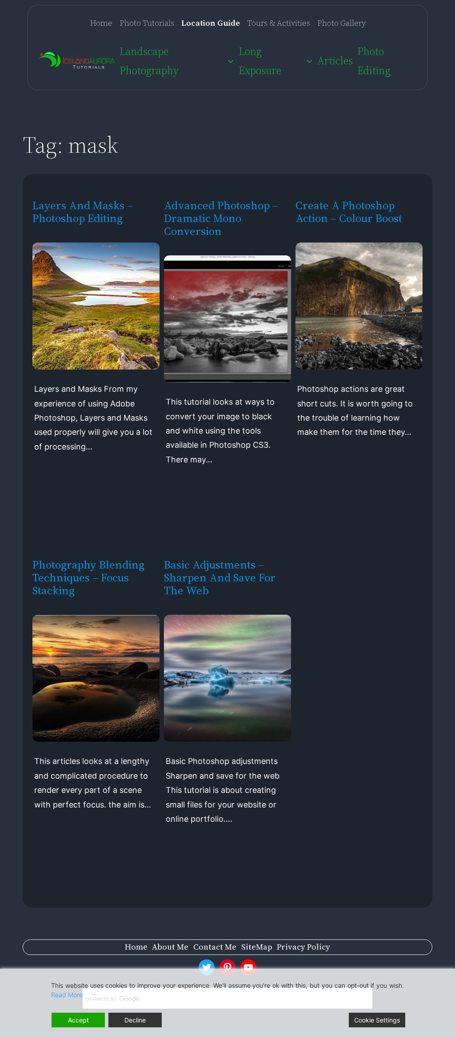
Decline (135, 1020)
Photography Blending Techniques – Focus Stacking (88, 577)
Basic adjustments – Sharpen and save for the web (219, 577)
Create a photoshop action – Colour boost (348, 212)
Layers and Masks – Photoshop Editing (82, 212)
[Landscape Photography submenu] (231, 61)
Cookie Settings (377, 1020)
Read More (67, 994)
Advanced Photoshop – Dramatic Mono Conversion (221, 218)
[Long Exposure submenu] (309, 61)
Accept (78, 1020)
